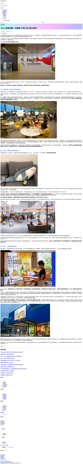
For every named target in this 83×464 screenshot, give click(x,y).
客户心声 (4, 408)
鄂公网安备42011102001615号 (14, 462)
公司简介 (4, 394)
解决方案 (4, 12)
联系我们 (4, 398)
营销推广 (4, 383)
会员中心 (4, 409)
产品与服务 (5, 10)
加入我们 (4, 397)
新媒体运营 (5, 385)
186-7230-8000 (10, 447)
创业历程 (4, 396)
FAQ (4, 410)
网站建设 (4, 382)
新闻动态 (4, 395)
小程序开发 (5, 384)
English (4, 433)
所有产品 (4, 386)
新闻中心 (4, 13)
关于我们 (4, 14)
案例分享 (4, 11)
